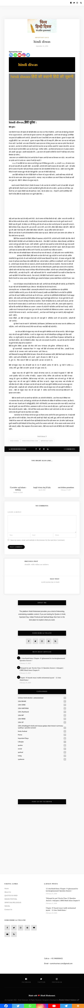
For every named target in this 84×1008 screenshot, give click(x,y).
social (20, 749)
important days (47, 440)
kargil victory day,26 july (42, 487)
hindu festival (22, 731)
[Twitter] (28, 55)
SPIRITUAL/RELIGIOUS (12, 902)
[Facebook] (11, 55)
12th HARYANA (23, 708)
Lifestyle (21, 742)
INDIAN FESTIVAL (10, 899)
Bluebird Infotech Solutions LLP (69, 1000)
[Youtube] (19, 55)
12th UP (21, 722)
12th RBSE (21, 719)
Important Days (42, 37)
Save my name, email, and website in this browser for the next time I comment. (37, 540)
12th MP (21, 715)
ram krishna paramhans (66, 487)
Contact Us (8, 909)
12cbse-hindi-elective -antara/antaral (30, 698)
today (20, 756)
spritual (20, 752)
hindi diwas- (14, 440)
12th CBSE (21, 705)
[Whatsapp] (15, 55)
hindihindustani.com (30, 440)
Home (20, 735)
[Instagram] (24, 55)
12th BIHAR (22, 701)
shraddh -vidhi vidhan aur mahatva (37, 564)
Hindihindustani (18, 449)
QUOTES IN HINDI (11, 895)
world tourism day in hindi (50, 582)
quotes (20, 745)
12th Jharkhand (23, 712)
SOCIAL (7, 906)
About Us (7, 892)
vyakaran (21, 759)
